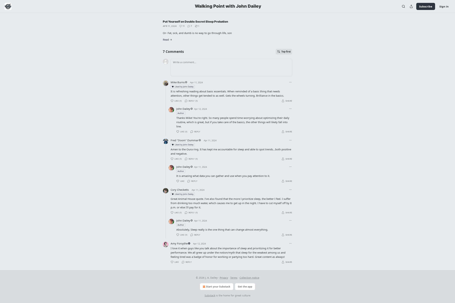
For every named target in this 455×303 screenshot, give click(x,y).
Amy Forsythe (179, 243)
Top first (286, 51)
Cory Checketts (180, 189)
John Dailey (183, 108)
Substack (210, 295)
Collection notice (249, 277)
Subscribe (425, 6)
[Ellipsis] (290, 82)
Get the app (245, 286)
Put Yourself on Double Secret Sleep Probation (195, 21)
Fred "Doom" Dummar (184, 140)
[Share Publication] (411, 6)
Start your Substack (218, 286)
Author (181, 113)
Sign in (444, 6)
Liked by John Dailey (184, 86)
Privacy (224, 277)
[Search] (403, 6)
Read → (167, 39)
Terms (233, 277)
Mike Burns (178, 82)
